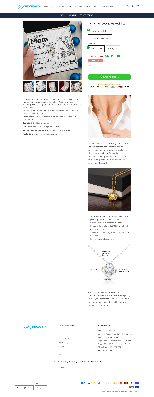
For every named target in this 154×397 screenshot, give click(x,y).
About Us (60, 331)
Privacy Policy (61, 351)
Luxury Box (113, 49)
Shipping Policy (62, 343)
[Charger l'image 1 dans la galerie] (28, 86)
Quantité (91, 65)
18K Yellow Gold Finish (100, 39)
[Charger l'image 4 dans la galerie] (64, 86)
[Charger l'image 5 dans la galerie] (76, 86)
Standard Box (96, 49)
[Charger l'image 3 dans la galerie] (52, 86)
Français (40, 388)
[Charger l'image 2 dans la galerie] (40, 86)
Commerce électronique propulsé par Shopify (127, 391)
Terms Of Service (63, 335)
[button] (58, 6)
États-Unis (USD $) (23, 388)
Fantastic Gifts (110, 391)
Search (59, 355)
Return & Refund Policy (65, 339)
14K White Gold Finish (100, 31)
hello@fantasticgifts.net (120, 344)
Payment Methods (63, 347)
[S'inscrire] (94, 367)
